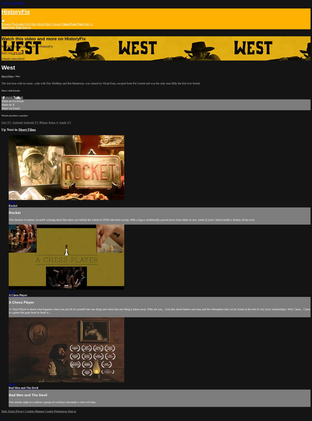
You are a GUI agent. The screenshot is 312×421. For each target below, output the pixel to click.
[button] (3, 21)
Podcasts (18, 24)
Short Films (7, 76)
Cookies (30, 411)
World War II (45, 24)
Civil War (31, 24)
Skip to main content (13, 3)
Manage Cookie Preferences (51, 411)
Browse (6, 24)
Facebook (7, 97)
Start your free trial (12, 52)
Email (19, 97)
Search (58, 24)
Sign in (88, 24)
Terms (12, 411)
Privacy (20, 411)
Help (4, 411)
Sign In (26, 27)
